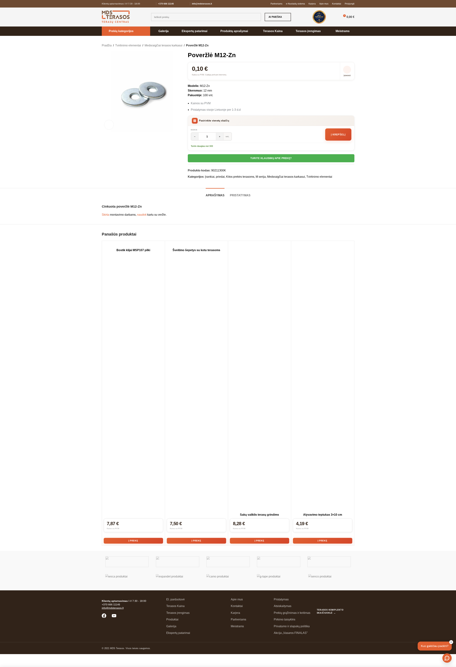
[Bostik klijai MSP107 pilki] (133, 245)
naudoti (142, 214)
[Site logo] (116, 16)
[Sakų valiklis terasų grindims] (259, 377)
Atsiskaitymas (282, 606)
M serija (261, 176)
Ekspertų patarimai (178, 632)
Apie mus (237, 599)
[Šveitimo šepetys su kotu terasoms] (196, 245)
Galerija (171, 626)
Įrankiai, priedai (215, 176)
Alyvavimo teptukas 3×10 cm (322, 514)
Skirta (105, 214)
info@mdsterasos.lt (202, 4)
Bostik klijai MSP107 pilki (133, 250)
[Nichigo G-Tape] (278, 580)
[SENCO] (329, 580)
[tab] (215, 193)
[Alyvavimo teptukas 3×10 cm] (322, 377)
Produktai (172, 619)
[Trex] (127, 562)
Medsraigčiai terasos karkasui (163, 45)
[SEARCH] (257, 17)
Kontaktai (237, 606)
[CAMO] (228, 580)
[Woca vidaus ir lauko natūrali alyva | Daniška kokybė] (127, 580)
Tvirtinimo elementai (128, 45)
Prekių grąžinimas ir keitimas (292, 612)
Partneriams (238, 619)
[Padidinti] (108, 124)
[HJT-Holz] (228, 562)
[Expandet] (177, 580)
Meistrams (237, 626)
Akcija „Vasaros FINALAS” (290, 632)
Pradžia (107, 45)
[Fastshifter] (278, 562)
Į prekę (133, 540)
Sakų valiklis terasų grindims (259, 514)
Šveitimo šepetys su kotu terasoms (196, 250)
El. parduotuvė (175, 599)
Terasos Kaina (175, 606)
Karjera (235, 612)
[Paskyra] (334, 17)
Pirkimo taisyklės (284, 619)
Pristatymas (281, 599)
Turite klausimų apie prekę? (271, 158)
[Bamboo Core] (329, 562)
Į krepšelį (338, 134)
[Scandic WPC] (177, 562)
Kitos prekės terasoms (240, 176)
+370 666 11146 (166, 4)
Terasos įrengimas (178, 612)
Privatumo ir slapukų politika (292, 626)
